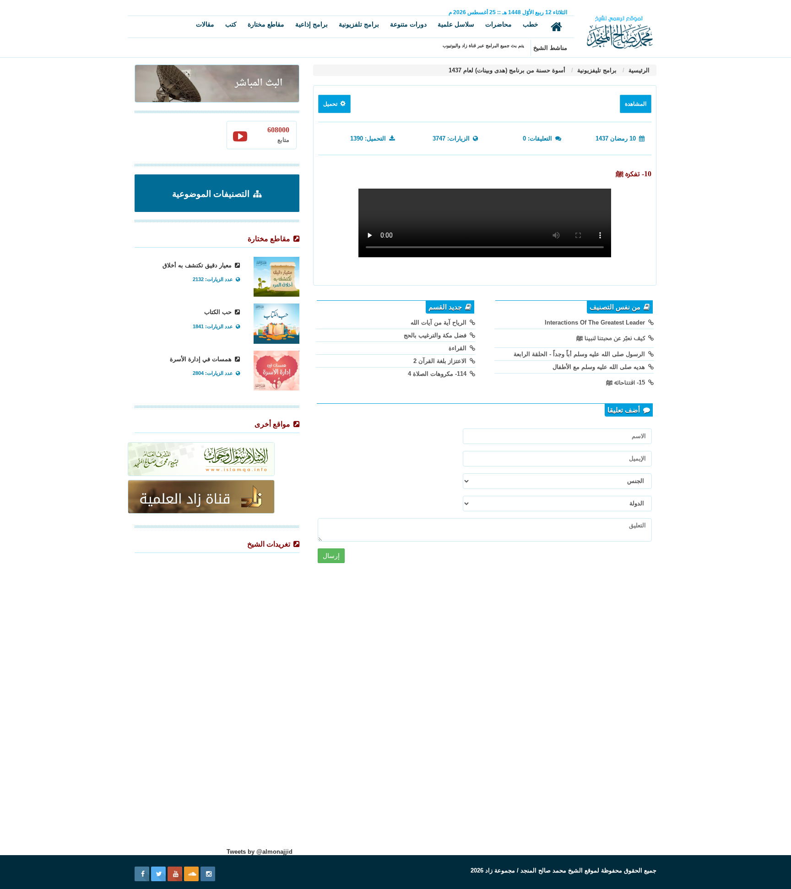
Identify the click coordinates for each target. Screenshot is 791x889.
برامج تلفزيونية (359, 24)
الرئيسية (638, 70)
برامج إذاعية (311, 24)
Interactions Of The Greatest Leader (596, 322)
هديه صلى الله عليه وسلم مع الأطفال (600, 366)
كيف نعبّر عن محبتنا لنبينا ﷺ (611, 338)
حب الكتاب (218, 312)
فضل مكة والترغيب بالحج (436, 335)
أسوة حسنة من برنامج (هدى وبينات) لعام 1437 (507, 70)
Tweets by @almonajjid (260, 851)
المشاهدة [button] (635, 104)
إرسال (331, 555)
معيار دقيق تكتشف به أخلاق (198, 265)
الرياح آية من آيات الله (439, 322)
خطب (530, 24)
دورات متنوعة (408, 24)
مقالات (205, 24)
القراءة (458, 348)
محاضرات (498, 24)
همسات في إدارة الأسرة (201, 359)
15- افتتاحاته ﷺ (626, 382)
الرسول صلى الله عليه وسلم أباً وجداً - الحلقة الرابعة (580, 354)
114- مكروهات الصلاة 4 (438, 373)
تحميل (331, 104)
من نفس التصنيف (616, 307)
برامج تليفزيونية (596, 70)
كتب (231, 24)
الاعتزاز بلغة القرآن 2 (440, 361)
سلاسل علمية (456, 24)
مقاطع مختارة (266, 24)
